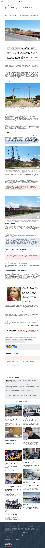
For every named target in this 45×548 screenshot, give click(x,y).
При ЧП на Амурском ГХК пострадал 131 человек (17, 392)
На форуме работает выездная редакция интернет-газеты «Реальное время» (31, 486)
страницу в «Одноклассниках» (18, 331)
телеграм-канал (20, 330)
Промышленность (27, 481)
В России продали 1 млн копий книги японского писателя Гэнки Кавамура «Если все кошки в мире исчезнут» (30, 442)
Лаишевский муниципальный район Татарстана (22, 339)
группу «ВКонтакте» (29, 330)
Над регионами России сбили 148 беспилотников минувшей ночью (21, 395)
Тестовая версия (8, 544)
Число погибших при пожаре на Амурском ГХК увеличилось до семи (21, 384)
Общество (21, 337)
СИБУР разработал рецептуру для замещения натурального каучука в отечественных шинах (13, 444)
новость (37, 68)
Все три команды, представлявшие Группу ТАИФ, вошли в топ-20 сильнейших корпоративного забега (12, 515)
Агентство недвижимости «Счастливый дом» (15, 341)
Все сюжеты (23, 370)
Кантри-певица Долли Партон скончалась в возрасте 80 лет (19, 390)
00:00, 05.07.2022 (8, 12)
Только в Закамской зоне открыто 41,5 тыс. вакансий (31, 463)
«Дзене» (24, 333)
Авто (35, 337)
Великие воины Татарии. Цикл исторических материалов (13, 366)
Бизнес (15, 337)
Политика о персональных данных (12, 539)
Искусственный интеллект (28, 362)
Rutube (19, 333)
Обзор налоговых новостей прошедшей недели (31, 508)
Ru (23, 534)
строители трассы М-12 (12, 48)
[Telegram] (14, 347)
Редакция (7, 535)
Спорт (6, 416)
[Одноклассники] (9, 347)
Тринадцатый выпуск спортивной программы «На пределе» (12, 467)
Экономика (25, 416)
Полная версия (8, 543)
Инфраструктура (28, 337)
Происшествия (9, 5)
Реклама (6, 536)
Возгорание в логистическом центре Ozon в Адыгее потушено (20, 398)
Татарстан (8, 339)
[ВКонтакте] (7, 347)
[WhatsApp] (11, 347)
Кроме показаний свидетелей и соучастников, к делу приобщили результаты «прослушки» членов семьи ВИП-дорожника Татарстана (13, 491)
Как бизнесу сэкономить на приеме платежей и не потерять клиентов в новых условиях (30, 421)
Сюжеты (9, 358)
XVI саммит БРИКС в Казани (12, 362)
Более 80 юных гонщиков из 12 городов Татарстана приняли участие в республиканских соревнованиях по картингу (13, 421)
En (25, 534)
